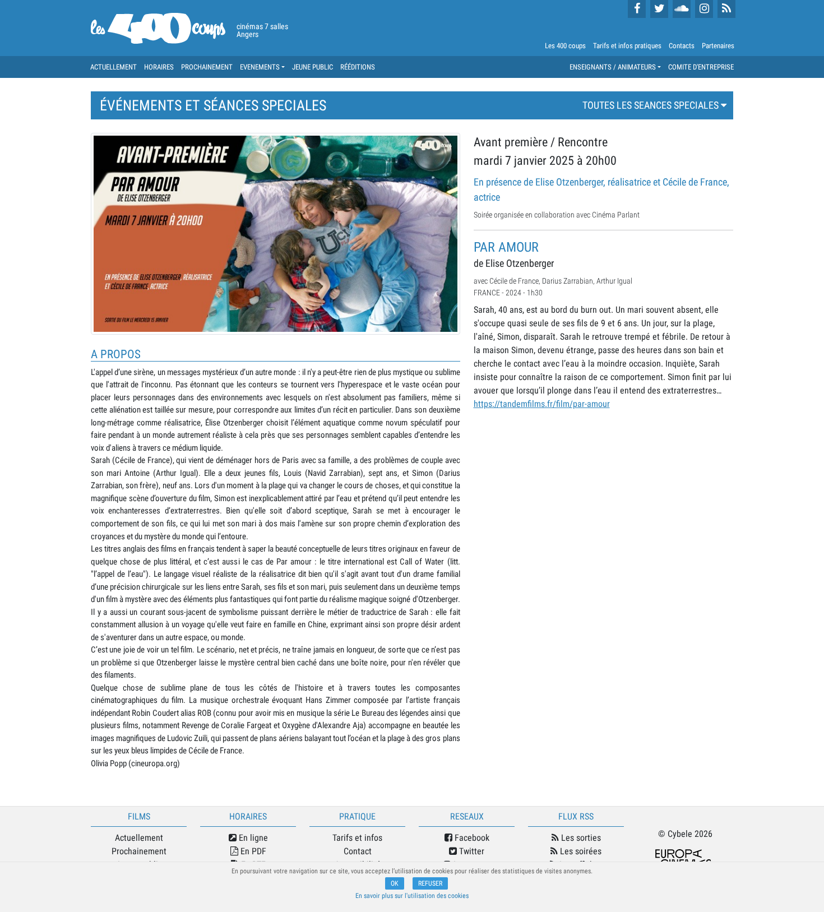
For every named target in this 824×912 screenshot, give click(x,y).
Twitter (470, 851)
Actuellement (139, 837)
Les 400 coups (565, 45)
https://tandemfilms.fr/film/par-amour (542, 404)
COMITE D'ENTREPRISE (701, 67)
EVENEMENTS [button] (260, 67)
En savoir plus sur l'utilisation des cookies (412, 896)
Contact (358, 851)
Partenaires (718, 45)
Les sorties (580, 837)
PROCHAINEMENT (207, 67)
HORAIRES (159, 67)
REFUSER (430, 883)
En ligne (252, 837)
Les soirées (579, 851)
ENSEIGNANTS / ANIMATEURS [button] (613, 67)
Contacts (682, 45)
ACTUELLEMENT (113, 67)
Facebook (470, 837)
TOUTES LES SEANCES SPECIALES (651, 105)
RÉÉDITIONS (357, 67)
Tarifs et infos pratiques (627, 45)
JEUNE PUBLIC (312, 67)
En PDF (252, 851)
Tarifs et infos (357, 837)
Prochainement (139, 851)
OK (395, 883)
